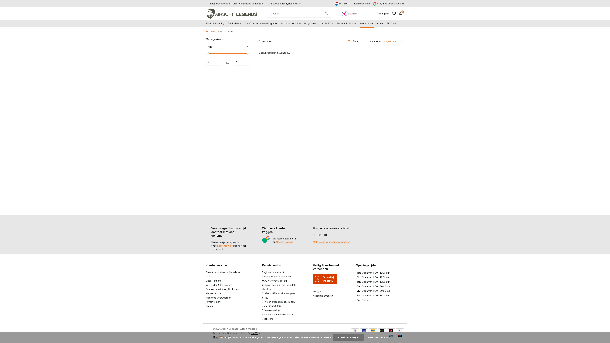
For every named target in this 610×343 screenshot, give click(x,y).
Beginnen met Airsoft (273, 272)
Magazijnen (310, 23)
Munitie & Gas (327, 23)
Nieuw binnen (367, 23)
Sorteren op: (376, 41)
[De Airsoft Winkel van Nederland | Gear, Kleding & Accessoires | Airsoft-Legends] (231, 13)
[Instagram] (320, 235)
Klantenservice (362, 3)
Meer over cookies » (378, 337)
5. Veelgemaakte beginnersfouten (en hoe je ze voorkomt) (278, 314)
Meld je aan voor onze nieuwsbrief (331, 242)
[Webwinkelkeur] (349, 13)
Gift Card (391, 23)
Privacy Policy (213, 301)
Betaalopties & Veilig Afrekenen (222, 289)
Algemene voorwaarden (218, 297)
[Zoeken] (326, 13)
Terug (212, 31)
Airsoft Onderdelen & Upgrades (261, 23)
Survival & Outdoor (347, 23)
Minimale (213, 62)
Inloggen (317, 291)
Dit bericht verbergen (348, 337)
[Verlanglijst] (394, 13)
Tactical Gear (234, 23)
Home (220, 31)
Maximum (241, 62)
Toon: (356, 41)
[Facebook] (314, 235)
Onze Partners (213, 280)
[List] (349, 41)
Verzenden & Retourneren (219, 285)
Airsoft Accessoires (291, 23)
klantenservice (225, 245)
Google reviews (396, 3)
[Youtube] (325, 235)
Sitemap (210, 306)
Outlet (380, 23)
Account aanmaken (323, 295)
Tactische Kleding (215, 23)
